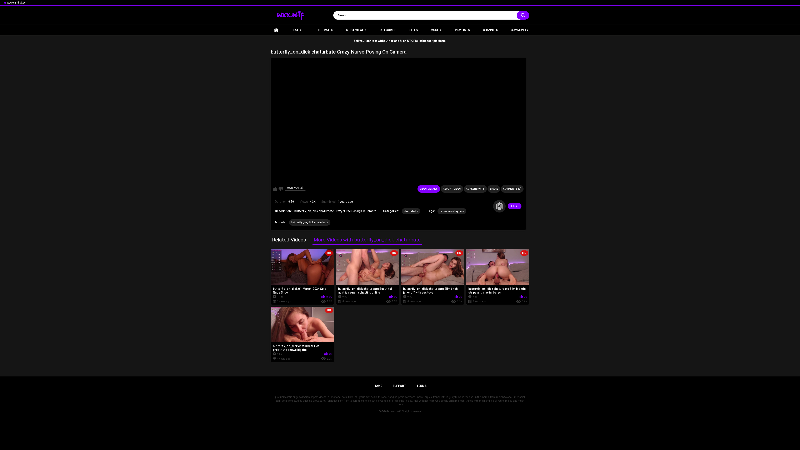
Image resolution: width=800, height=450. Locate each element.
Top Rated (325, 30)
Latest (298, 30)
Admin (514, 206)
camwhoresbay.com (452, 211)
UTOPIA (412, 40)
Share (494, 188)
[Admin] (499, 206)
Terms (421, 386)
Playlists (462, 30)
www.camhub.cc (16, 2)
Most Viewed (356, 30)
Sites (413, 30)
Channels (490, 30)
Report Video (452, 188)
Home (276, 30)
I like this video (275, 189)
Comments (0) (512, 188)
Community (519, 30)
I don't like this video (280, 189)
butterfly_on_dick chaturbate (309, 222)
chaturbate (411, 211)
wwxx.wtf (395, 411)
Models (436, 30)
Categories (387, 30)
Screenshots (475, 188)
